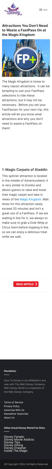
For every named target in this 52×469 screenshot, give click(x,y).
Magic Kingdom (30, 199)
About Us (9, 417)
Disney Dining (13, 445)
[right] (26, 285)
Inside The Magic (16, 450)
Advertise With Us (14, 410)
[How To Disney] (13, 9)
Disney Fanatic (14, 436)
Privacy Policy (12, 406)
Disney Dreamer (15, 448)
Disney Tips (12, 442)
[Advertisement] (26, 324)
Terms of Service (13, 402)
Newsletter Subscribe (16, 413)
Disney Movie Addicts (19, 439)
